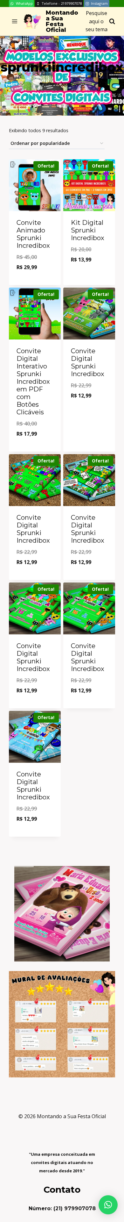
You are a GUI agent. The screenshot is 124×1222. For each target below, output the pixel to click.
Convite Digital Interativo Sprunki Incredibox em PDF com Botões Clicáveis (33, 381)
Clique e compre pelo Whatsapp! (35, 277)
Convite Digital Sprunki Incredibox (87, 362)
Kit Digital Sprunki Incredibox (87, 230)
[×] (108, 1204)
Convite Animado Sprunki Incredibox (33, 234)
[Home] (41, 84)
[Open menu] (15, 21)
